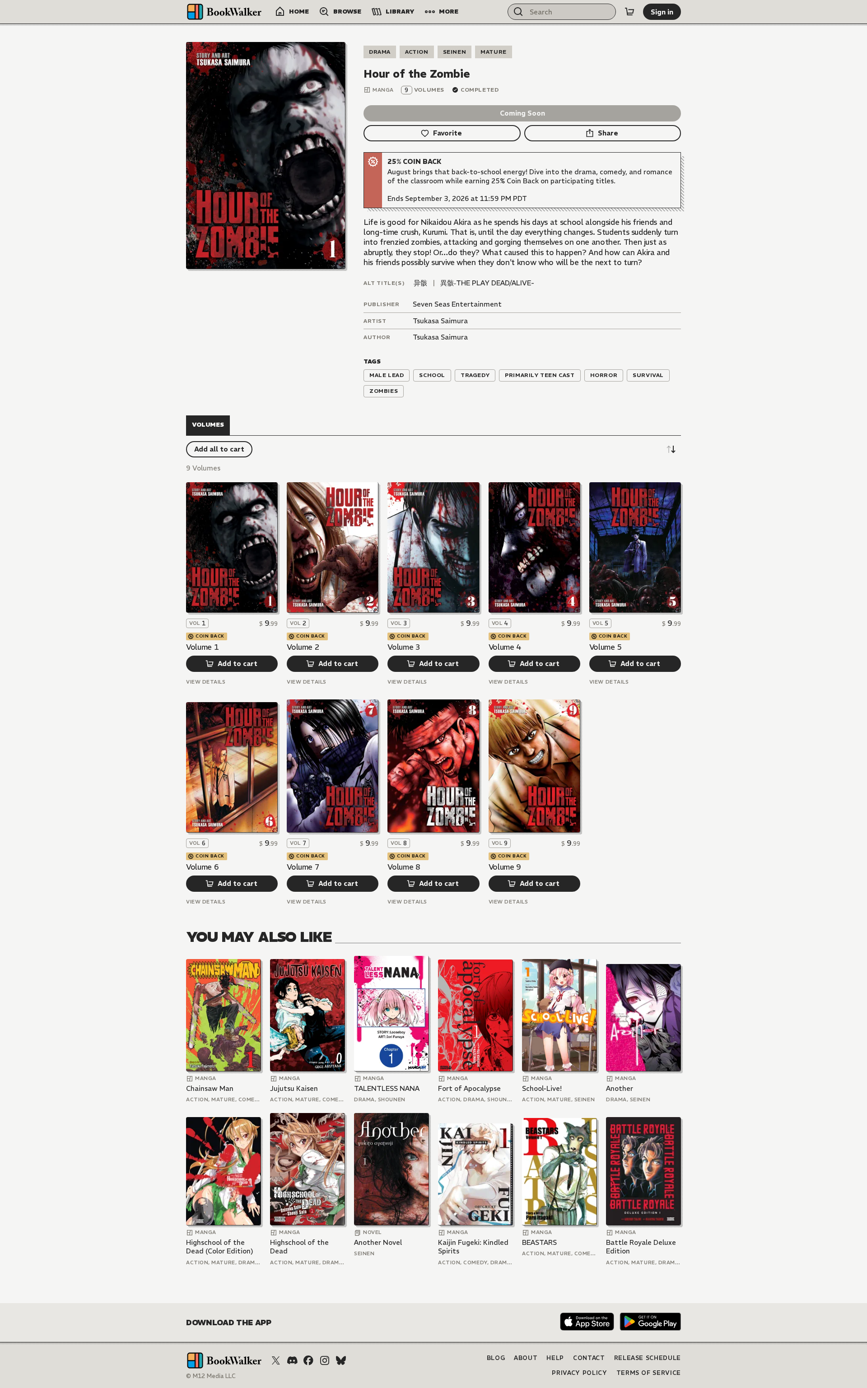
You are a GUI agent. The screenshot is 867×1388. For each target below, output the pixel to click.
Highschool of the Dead (299, 1247)
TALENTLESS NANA (387, 1088)
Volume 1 (202, 647)
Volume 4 (505, 647)
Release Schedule (647, 1358)
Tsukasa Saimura (440, 321)
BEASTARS (539, 1242)
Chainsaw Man (209, 1088)
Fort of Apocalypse (469, 1088)
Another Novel (378, 1242)
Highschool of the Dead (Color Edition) (219, 1247)
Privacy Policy (579, 1373)
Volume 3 (403, 647)
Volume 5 (605, 647)
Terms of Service (648, 1373)
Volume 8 (403, 867)
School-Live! (542, 1088)
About (525, 1358)
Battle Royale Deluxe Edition (641, 1247)
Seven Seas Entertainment (457, 304)
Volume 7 (303, 867)
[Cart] (629, 12)
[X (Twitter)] (275, 1360)
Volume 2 (303, 647)
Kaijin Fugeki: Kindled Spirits (473, 1247)
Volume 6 (202, 867)
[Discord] (292, 1360)
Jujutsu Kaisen (294, 1088)
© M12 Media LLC (211, 1376)
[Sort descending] (671, 449)
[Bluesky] (341, 1360)
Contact (589, 1358)
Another (619, 1088)
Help (555, 1358)
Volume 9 (505, 867)
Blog (496, 1358)
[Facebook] (308, 1360)
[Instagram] (324, 1360)
